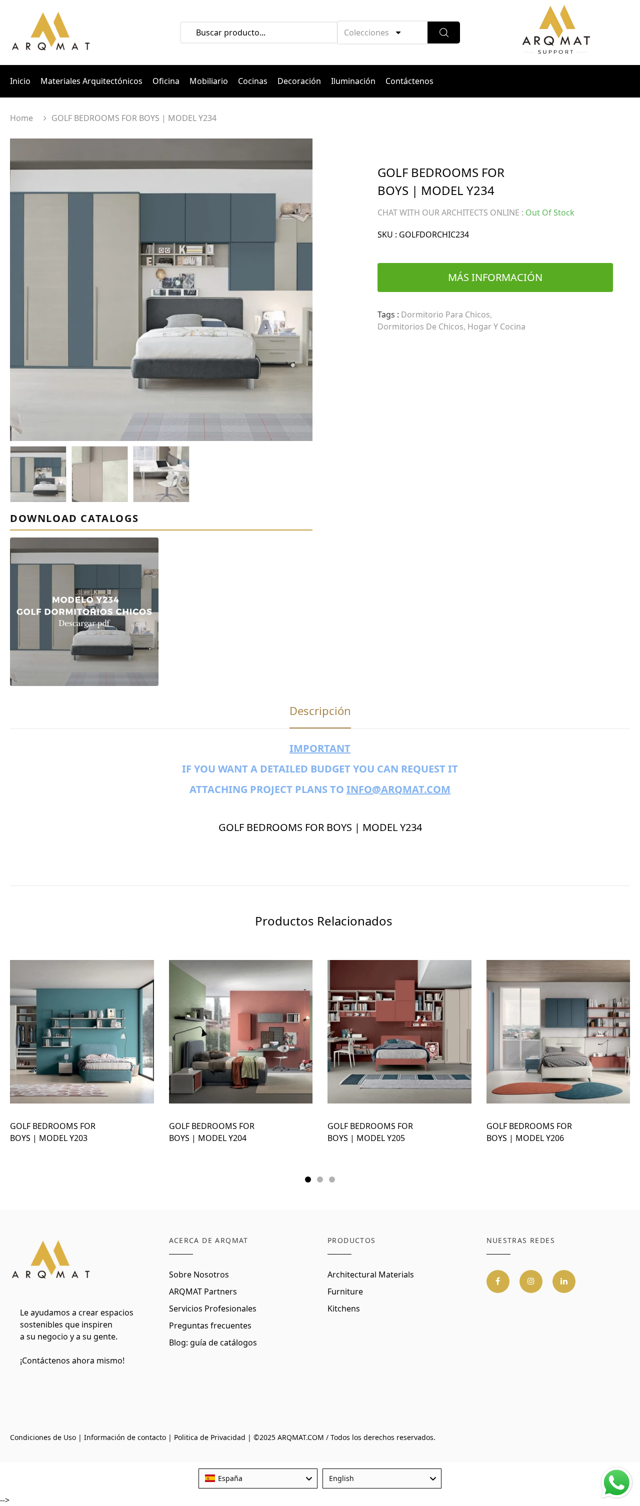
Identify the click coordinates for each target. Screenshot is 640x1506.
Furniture (345, 1291)
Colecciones (366, 32)
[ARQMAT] (51, 1260)
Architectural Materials (371, 1274)
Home (21, 118)
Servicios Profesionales (212, 1308)
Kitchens (344, 1308)
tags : (388, 314)
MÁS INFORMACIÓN (495, 277)
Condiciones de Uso (43, 1437)
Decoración (299, 81)
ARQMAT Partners (203, 1291)
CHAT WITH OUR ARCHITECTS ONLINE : (451, 212)
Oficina (166, 81)
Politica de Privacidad (210, 1437)
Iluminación (353, 81)
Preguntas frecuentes (210, 1325)
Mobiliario (209, 81)
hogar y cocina (497, 326)
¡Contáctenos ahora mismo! (72, 1360)
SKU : (387, 234)
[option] (161, 289)
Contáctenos (410, 81)
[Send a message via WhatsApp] (616, 1482)
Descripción (320, 710)
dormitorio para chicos (445, 314)
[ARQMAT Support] (556, 32)
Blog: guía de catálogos (213, 1342)
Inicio (20, 81)
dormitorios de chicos (421, 326)
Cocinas (253, 81)
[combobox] (258, 1478)
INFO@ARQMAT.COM (398, 789)
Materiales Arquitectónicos (91, 81)
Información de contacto (125, 1437)
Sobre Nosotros (199, 1274)
